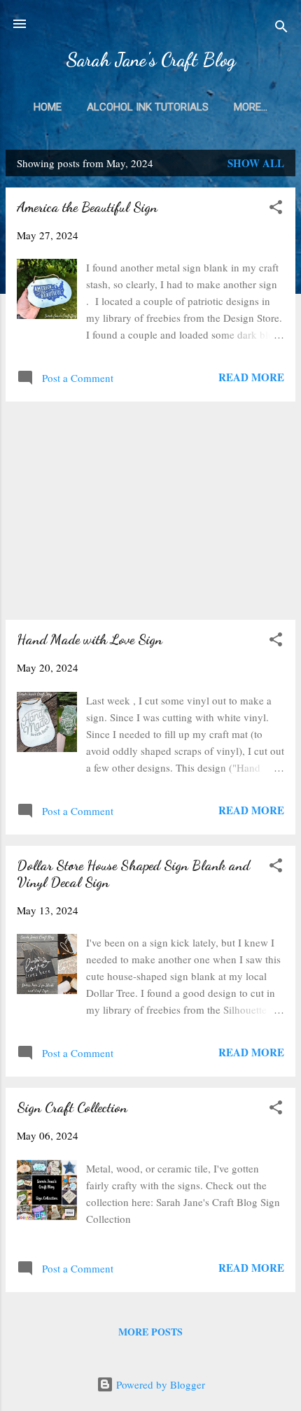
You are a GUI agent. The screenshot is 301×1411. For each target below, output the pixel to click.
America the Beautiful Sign (87, 207)
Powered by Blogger (159, 1384)
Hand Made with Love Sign (89, 639)
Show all (255, 163)
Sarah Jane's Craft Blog (151, 59)
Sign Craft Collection (72, 1107)
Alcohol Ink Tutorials (148, 107)
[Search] (281, 28)
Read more (251, 377)
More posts (150, 1331)
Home (48, 107)
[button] (275, 209)
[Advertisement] (150, 511)
